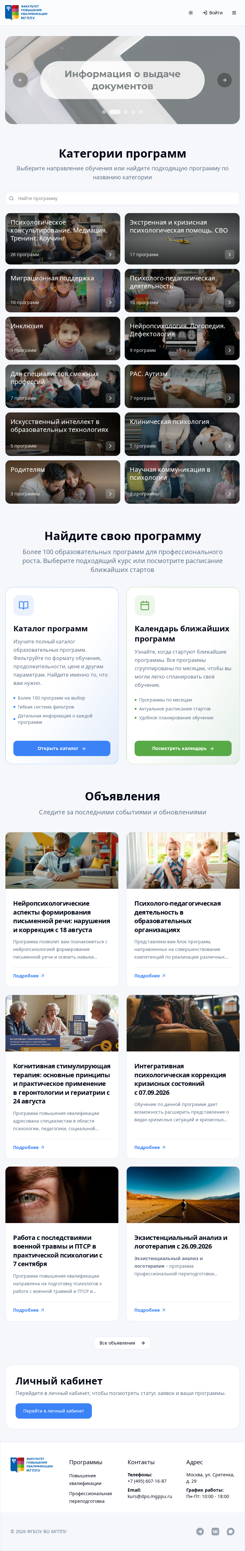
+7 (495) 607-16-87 (147, 1481)
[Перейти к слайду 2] (115, 112)
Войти (216, 13)
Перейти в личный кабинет (53, 1411)
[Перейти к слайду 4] (133, 112)
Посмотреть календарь (179, 748)
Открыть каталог (58, 748)
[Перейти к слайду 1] (104, 112)
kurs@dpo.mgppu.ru (150, 1496)
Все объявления (117, 1343)
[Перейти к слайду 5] (141, 112)
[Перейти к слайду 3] (126, 112)
